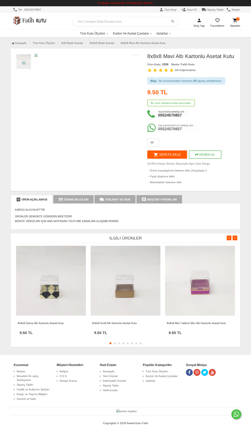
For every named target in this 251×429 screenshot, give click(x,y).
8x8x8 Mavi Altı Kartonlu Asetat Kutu (143, 43)
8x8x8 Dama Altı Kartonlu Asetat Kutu (41, 323)
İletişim (233, 9)
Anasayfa (20, 43)
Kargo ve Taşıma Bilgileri (32, 394)
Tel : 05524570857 (27, 9)
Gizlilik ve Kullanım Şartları (33, 389)
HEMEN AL (206, 154)
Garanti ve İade (26, 398)
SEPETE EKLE (167, 154)
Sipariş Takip (110, 385)
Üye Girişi (167, 9)
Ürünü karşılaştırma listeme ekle (168, 170)
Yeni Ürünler (110, 376)
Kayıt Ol (189, 9)
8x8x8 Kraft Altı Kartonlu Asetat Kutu (114, 323)
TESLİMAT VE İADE (115, 199)
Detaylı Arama (68, 380)
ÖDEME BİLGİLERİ (73, 199)
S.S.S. (63, 376)
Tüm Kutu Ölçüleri (92, 33)
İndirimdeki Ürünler (114, 380)
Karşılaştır (198, 170)
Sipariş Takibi (212, 9)
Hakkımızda (110, 390)
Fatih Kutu (188, 64)
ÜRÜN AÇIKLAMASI (31, 199)
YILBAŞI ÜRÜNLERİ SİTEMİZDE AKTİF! (125, 3)
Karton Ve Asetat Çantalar (131, 33)
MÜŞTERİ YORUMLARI (159, 199)
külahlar (162, 33)
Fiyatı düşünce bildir (161, 176)
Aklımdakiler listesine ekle (164, 182)
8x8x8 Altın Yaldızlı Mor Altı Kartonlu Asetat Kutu (196, 323)
